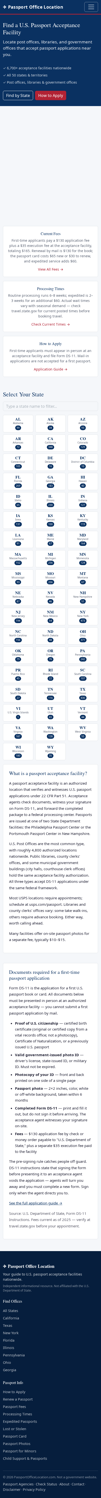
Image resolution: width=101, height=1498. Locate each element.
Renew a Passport (18, 1399)
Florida (8, 1340)
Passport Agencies (18, 1484)
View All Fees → (50, 269)
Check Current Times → (50, 324)
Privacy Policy (34, 1489)
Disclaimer (12, 1489)
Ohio (7, 1362)
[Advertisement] (50, 159)
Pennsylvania (14, 1355)
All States (10, 1310)
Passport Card (14, 1436)
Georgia (9, 1370)
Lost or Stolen (14, 1428)
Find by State (18, 95)
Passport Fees (14, 1406)
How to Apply (50, 95)
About (64, 1484)
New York (11, 1333)
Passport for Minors (19, 1451)
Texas (7, 1325)
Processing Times (17, 1414)
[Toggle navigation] (91, 7)
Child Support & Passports (25, 1458)
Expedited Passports (20, 1421)
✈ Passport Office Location (33, 7)
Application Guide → (50, 369)
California (11, 1318)
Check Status (46, 1484)
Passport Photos (16, 1443)
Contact (78, 1484)
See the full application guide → (35, 1203)
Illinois (8, 1347)
